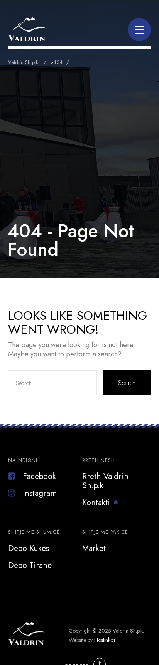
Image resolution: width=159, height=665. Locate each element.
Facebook (39, 476)
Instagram (40, 493)
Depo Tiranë (30, 565)
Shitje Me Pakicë (105, 532)
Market (94, 548)
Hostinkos (104, 640)
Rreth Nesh (98, 460)
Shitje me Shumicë (34, 532)
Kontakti (96, 502)
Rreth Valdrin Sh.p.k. (105, 480)
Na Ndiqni (22, 460)
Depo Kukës (28, 548)
